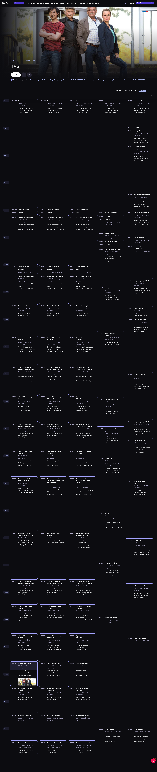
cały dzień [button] (142, 90)
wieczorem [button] (133, 90)
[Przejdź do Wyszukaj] (126, 3)
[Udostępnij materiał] (29, 74)
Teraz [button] (121, 90)
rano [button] (126, 90)
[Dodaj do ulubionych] (24, 74)
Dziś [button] (116, 90)
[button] (152, 96)
